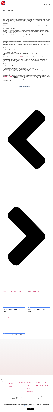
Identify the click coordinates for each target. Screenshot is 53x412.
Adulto (10, 385)
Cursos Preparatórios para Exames (21, 383)
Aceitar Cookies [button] (30, 408)
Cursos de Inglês (12, 3)
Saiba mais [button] (26, 405)
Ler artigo (4, 311)
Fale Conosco (38, 382)
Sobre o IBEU (29, 382)
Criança (10, 382)
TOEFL (5, 25)
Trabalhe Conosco (39, 383)
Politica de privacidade (39, 385)
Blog (45, 382)
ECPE (21, 56)
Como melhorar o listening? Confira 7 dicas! (11, 309)
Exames (23, 3)
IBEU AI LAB (47, 385)
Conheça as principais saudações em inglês (36, 309)
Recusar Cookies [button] (23, 408)
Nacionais (19, 386)
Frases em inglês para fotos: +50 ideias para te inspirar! (13, 334)
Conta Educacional (30, 391)
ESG (28, 385)
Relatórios (28, 389)
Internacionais (20, 384)
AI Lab (19, 3)
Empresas (10, 386)
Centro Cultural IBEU (30, 383)
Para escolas (35, 3)
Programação (47, 383)
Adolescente (11, 383)
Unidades (28, 386)
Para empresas (29, 3)
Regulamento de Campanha (38, 387)
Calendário (28, 388)
